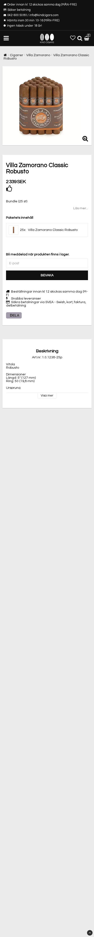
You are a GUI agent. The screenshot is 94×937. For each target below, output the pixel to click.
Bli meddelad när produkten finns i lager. (37, 254)
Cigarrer (16, 55)
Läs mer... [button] (80, 208)
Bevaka (47, 275)
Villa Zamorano (38, 55)
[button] (72, 38)
